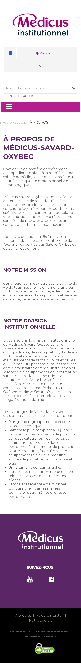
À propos (23, 615)
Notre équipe (40, 620)
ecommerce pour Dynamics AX (40, 637)
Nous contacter (49, 615)
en (41, 65)
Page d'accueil (13, 122)
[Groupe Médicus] (40, 24)
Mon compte (48, 53)
